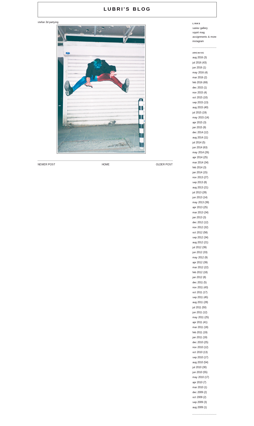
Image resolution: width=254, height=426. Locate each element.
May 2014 (198, 152)
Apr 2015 (197, 122)
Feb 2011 (197, 332)
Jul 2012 (196, 247)
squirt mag (198, 32)
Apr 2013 (197, 207)
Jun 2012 (197, 252)
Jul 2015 (196, 112)
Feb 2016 (197, 82)
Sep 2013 (197, 182)
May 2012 (198, 257)
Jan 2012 (197, 277)
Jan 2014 (197, 172)
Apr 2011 (197, 322)
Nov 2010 (197, 347)
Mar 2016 (197, 77)
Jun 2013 (197, 197)
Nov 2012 (197, 227)
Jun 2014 (197, 147)
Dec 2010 (197, 342)
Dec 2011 (197, 282)
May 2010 (198, 377)
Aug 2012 (197, 242)
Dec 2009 (197, 392)
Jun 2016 (197, 67)
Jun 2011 (197, 312)
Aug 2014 (197, 137)
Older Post (164, 164)
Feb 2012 (197, 272)
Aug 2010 (197, 362)
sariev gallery (200, 28)
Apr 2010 (197, 382)
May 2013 (198, 202)
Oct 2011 (197, 292)
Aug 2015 (197, 107)
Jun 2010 (197, 372)
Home (106, 164)
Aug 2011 (197, 302)
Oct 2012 (197, 232)
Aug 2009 (197, 407)
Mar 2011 (197, 327)
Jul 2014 (196, 142)
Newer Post (46, 164)
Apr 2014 (197, 157)
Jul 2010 (196, 367)
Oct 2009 (197, 397)
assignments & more (204, 36)
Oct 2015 (197, 97)
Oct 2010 (197, 352)
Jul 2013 (196, 192)
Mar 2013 (197, 212)
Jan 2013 (197, 217)
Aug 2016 (197, 57)
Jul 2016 (196, 62)
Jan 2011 (197, 337)
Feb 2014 (197, 167)
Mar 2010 (197, 387)
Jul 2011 (196, 307)
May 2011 (198, 317)
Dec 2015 (197, 87)
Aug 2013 (197, 187)
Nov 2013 (197, 177)
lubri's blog (127, 9)
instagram (198, 41)
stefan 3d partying (48, 22)
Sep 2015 (197, 102)
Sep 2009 (197, 402)
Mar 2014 (197, 162)
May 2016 (198, 72)
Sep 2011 (197, 297)
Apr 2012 (197, 262)
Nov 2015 (197, 92)
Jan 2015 (197, 127)
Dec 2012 (197, 222)
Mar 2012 (197, 267)
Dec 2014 (197, 132)
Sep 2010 (197, 357)
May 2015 (198, 117)
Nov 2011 (197, 287)
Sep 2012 (197, 237)
